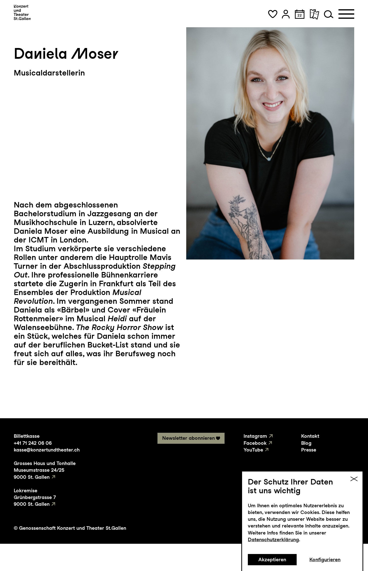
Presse (308, 450)
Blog (306, 443)
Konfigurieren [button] (324, 559)
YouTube (253, 450)
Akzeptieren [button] (272, 559)
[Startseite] (22, 12)
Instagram (255, 436)
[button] (272, 14)
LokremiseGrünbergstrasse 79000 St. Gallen (35, 497)
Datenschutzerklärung (273, 539)
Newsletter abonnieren (188, 438)
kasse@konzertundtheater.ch (47, 450)
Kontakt (310, 436)
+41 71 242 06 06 (33, 443)
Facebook (255, 443)
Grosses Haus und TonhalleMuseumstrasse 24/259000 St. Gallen (45, 470)
